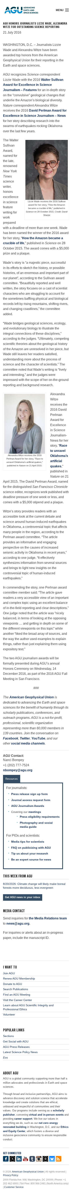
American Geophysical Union (28, 1171)
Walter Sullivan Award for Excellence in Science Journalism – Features (33, 85)
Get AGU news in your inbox (22, 897)
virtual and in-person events (46, 1114)
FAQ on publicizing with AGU (31, 847)
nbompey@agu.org (17, 770)
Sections (8, 1036)
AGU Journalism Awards (27, 805)
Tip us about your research (29, 853)
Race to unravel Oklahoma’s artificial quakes (59, 456)
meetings (34, 811)
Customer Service (14, 1187)
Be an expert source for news (31, 859)
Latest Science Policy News (20, 1052)
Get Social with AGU (15, 1041)
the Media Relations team (48, 918)
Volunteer (9, 1014)
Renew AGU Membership (19, 978)
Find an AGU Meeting (16, 994)
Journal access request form (30, 800)
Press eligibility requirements (40, 816)
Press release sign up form (29, 794)
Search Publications (15, 989)
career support (23, 1118)
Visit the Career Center (17, 1000)
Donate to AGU (12, 984)
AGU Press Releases (16, 1046)
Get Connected (12, 1153)
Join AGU (9, 973)
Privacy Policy (10, 1175)
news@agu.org (17, 923)
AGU (24, 9)
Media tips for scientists (27, 841)
